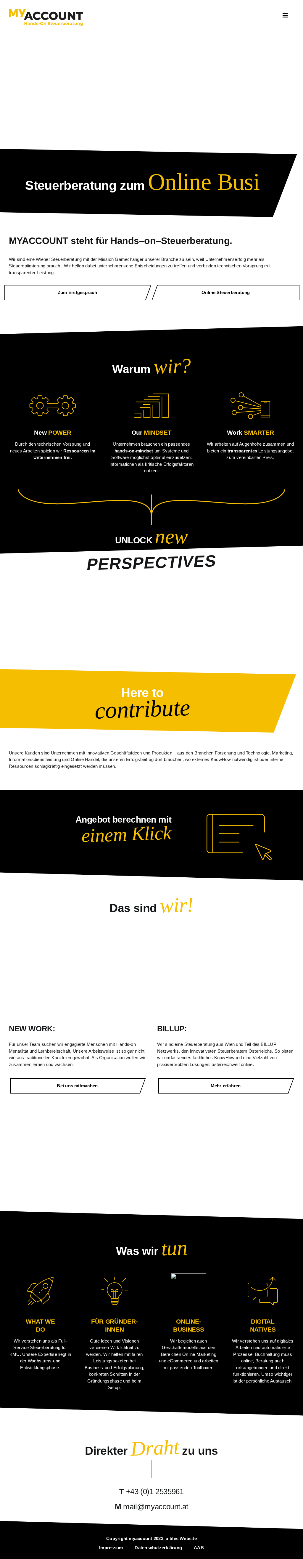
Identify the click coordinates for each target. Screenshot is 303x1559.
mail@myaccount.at (155, 1506)
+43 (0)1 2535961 (155, 1491)
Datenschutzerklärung (158, 1547)
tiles (174, 1538)
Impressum (111, 1547)
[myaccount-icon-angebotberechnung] (239, 816)
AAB (199, 1547)
